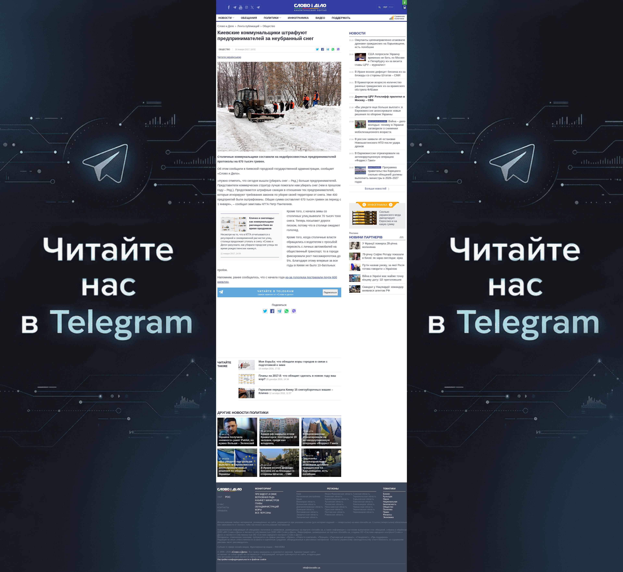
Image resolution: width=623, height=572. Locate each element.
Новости (225, 18)
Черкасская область (363, 507)
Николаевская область (336, 507)
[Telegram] (235, 7)
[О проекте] (404, 2)
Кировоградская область (337, 499)
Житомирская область (307, 512)
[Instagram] (246, 7)
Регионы (333, 488)
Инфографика (298, 18)
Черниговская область (364, 509)
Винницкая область (305, 501)
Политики (271, 18)
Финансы (387, 514)
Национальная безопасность (390, 502)
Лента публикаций (248, 26)
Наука (386, 499)
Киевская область (333, 496)
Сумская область (361, 494)
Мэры (258, 510)
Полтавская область (335, 512)
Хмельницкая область (364, 504)
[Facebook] (229, 7)
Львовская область (334, 504)
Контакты (223, 507)
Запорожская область (307, 517)
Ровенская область (334, 514)
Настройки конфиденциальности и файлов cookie (241, 559)
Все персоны (263, 513)
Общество (269, 26)
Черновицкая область (363, 512)
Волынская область (306, 504)
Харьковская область (363, 499)
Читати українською (229, 57)
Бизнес (386, 494)
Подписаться (330, 292)
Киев (298, 494)
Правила (222, 511)
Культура (387, 496)
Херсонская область (363, 501)
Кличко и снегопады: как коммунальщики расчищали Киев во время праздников (262, 223)
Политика (387, 509)
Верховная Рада (265, 497)
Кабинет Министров (267, 500)
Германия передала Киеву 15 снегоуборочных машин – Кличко (296, 391)
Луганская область (334, 501)
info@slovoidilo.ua (311, 567)
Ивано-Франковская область (339, 494)
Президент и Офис (266, 494)
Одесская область (334, 509)
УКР (385, 7)
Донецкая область (305, 509)
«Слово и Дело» (239, 552)
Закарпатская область (307, 514)
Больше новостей (375, 188)
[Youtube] (240, 7)
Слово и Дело (225, 26)
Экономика (388, 517)
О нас (220, 504)
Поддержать (341, 18)
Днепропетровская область (309, 507)
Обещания (249, 18)
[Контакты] (404, 7)
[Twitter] (252, 7)
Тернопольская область (364, 496)
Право (386, 512)
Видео (320, 18)
